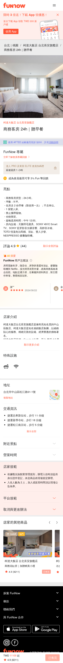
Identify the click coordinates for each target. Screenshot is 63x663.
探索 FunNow (11, 593)
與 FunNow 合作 (13, 617)
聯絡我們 (9, 609)
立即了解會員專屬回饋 (15, 157)
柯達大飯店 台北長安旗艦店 (40, 45)
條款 (6, 601)
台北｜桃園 (11, 45)
